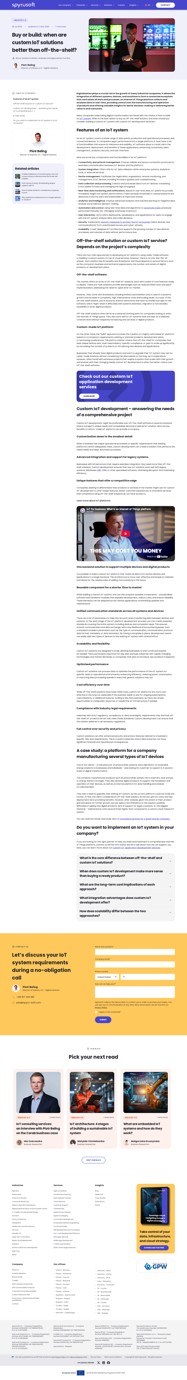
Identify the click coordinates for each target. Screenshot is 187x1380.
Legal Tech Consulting (21, 1237)
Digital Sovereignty (61, 1216)
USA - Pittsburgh (103, 1310)
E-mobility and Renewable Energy (25, 1212)
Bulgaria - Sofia (62, 1302)
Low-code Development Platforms (67, 1233)
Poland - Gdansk (62, 1291)
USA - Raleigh (102, 1313)
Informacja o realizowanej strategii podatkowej (25, 1299)
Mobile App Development (63, 1240)
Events (97, 1205)
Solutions (108, 5)
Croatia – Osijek (62, 1305)
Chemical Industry (19, 1198)
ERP (99, 470)
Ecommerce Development (64, 1219)
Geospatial (16, 1223)
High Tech (16, 1251)
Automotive (16, 1194)
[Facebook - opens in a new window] (108, 1362)
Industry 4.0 (16, 1233)
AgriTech (15, 1191)
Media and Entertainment (22, 1240)
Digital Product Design (62, 1212)
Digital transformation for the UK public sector (29, 1209)
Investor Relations (19, 1273)
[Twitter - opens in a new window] (98, 1362)
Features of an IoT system (26, 99)
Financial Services (19, 1219)
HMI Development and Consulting (67, 1230)
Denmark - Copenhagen (65, 1313)
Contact (165, 5)
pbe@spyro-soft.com (28, 1002)
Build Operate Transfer (62, 1198)
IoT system (85, 118)
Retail (14, 1255)
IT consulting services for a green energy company (144, 818)
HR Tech (15, 1230)
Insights (133, 5)
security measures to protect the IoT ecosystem (126, 222)
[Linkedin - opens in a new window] (103, 1362)
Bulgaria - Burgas (63, 1298)
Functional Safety (60, 1226)
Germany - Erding (104, 1274)
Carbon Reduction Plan (21, 1295)
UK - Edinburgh (103, 1299)
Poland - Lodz (61, 1288)
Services (94, 5)
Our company (64, 5)
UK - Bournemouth (104, 1292)
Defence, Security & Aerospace (24, 1205)
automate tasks (152, 207)
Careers (121, 5)
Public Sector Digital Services (65, 1247)
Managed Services (61, 1237)
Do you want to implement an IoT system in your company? (35, 121)
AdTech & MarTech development (24, 1247)
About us (15, 1270)
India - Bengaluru (104, 1281)
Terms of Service (76, 1357)
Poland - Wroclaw (63, 1270)
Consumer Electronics (20, 1201)
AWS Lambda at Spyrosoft (22, 1284)
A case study (19, 115)
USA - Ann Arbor (103, 1306)
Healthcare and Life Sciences (23, 1226)
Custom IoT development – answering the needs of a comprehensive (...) (35, 109)
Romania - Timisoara (105, 1285)
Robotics (15, 1244)
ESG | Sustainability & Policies (23, 1287)
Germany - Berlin (104, 1270)
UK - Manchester (103, 1295)
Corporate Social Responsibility (24, 1291)
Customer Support (61, 1205)
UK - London (102, 1288)
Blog (97, 1191)
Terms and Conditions (113, 1357)
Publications (100, 1201)
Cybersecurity (59, 1209)
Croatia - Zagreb (62, 1309)
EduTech (15, 1216)
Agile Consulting (60, 1191)
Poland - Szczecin (63, 1284)
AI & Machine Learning (62, 1194)
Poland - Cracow (62, 1277)
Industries (81, 5)
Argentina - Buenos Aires (65, 1295)
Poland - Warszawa (63, 1274)
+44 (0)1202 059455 (85, 1363)
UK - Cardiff (101, 1302)
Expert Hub (99, 1194)
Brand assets (17, 1277)
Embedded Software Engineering (66, 1223)
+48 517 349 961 (25, 997)
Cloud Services (59, 1201)
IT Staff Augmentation (62, 1244)
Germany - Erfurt (103, 1278)
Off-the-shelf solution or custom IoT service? (33, 103)
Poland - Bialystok (63, 1281)
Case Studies (100, 1198)
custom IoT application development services (136, 847)
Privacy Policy (101, 1007)
